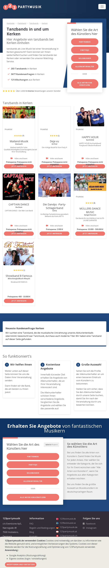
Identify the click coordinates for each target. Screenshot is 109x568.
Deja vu (54, 141)
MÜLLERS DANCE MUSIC (90, 210)
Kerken (45, 23)
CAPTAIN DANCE (19, 204)
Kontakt (33, 536)
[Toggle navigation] (102, 6)
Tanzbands (34, 23)
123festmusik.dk (67, 518)
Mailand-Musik (19, 141)
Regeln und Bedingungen (42, 527)
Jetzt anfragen (18, 166)
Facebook (90, 523)
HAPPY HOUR (90, 137)
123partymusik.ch (68, 535)
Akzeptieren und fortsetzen (21, 564)
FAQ (31, 523)
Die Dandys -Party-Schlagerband (54, 206)
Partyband (22, 23)
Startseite (10, 23)
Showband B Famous (19, 276)
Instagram (90, 527)
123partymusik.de (68, 527)
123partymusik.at (68, 531)
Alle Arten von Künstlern (84, 84)
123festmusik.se (67, 523)
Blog (31, 532)
